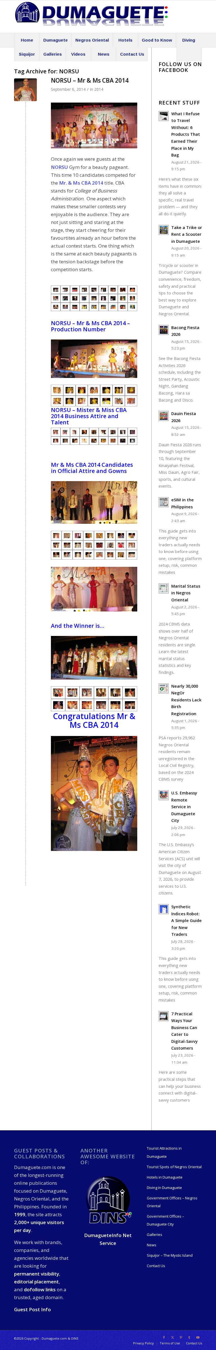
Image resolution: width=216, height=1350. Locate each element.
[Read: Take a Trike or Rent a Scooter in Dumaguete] (164, 230)
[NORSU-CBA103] (58, 705)
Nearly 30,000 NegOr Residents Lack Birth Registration (186, 699)
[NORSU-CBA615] (121, 555)
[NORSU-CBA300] (94, 401)
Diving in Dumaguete (164, 1187)
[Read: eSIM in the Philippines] (164, 502)
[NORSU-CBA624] (110, 535)
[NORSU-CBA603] (67, 545)
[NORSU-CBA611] (99, 555)
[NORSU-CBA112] (87, 692)
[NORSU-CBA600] (121, 535)
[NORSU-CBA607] (56, 555)
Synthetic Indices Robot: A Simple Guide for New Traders (186, 920)
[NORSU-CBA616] (88, 545)
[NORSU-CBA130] (58, 692)
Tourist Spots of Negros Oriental (174, 1166)
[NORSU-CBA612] (25, 89)
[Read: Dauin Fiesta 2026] (164, 416)
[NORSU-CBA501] (75, 440)
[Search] (189, 54)
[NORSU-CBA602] (56, 545)
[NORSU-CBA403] (75, 432)
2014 (98, 89)
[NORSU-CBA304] (131, 390)
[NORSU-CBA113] (101, 705)
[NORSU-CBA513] (55, 440)
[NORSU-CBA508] (103, 440)
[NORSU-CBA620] (88, 535)
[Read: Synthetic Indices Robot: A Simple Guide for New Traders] (164, 909)
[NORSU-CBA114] (130, 705)
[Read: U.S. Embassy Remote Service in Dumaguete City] (164, 795)
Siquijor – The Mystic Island (170, 1255)
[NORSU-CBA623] (78, 535)
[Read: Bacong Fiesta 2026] (164, 330)
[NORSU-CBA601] (131, 535)
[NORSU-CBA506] (122, 440)
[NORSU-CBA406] (94, 432)
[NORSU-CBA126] (115, 692)
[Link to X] (172, 1337)
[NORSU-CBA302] (82, 401)
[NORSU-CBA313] (131, 401)
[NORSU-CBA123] (130, 692)
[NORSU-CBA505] (94, 440)
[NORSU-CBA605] (99, 545)
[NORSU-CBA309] (69, 390)
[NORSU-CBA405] (84, 432)
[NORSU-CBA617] (110, 545)
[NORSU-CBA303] (69, 401)
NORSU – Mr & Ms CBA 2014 (90, 80)
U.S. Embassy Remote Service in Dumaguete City (184, 806)
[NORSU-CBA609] (78, 555)
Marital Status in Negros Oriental (185, 592)
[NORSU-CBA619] (131, 545)
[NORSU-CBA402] (65, 432)
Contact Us (156, 1265)
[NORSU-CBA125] (101, 692)
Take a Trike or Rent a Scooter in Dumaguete (186, 234)
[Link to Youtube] (198, 1337)
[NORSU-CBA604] (78, 545)
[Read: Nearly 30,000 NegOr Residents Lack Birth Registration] (164, 688)
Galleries (154, 1234)
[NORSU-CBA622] (99, 535)
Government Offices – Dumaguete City (165, 1220)
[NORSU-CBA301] (106, 390)
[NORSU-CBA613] (56, 535)
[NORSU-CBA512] (132, 432)
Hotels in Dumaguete (165, 1177)
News (151, 1244)
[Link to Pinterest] (181, 1337)
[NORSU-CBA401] (55, 432)
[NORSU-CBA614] (131, 555)
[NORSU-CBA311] (57, 401)
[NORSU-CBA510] (113, 440)
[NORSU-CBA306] (118, 390)
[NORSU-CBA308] (82, 390)
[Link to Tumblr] (189, 1337)
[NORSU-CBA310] (57, 390)
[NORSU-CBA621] (67, 535)
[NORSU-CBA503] (84, 440)
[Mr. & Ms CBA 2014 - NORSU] (55, 290)
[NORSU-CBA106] (72, 705)
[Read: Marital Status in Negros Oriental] (164, 588)
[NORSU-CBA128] (72, 692)
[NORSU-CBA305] (118, 401)
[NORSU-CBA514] (132, 440)
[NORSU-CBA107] (87, 705)
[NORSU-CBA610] (88, 555)
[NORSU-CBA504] (113, 432)
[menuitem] (26, 40)
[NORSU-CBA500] (122, 432)
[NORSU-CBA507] (65, 440)
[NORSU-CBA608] (67, 555)
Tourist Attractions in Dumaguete (164, 1152)
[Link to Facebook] (164, 1337)
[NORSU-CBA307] (94, 390)
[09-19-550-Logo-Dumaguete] (91, 16)
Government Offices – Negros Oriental (172, 1201)
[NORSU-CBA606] (121, 545)
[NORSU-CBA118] (115, 705)
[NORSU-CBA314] (106, 401)
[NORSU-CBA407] (103, 432)
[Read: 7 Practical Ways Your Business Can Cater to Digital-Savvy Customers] (164, 1016)
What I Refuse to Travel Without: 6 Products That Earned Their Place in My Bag (185, 134)
